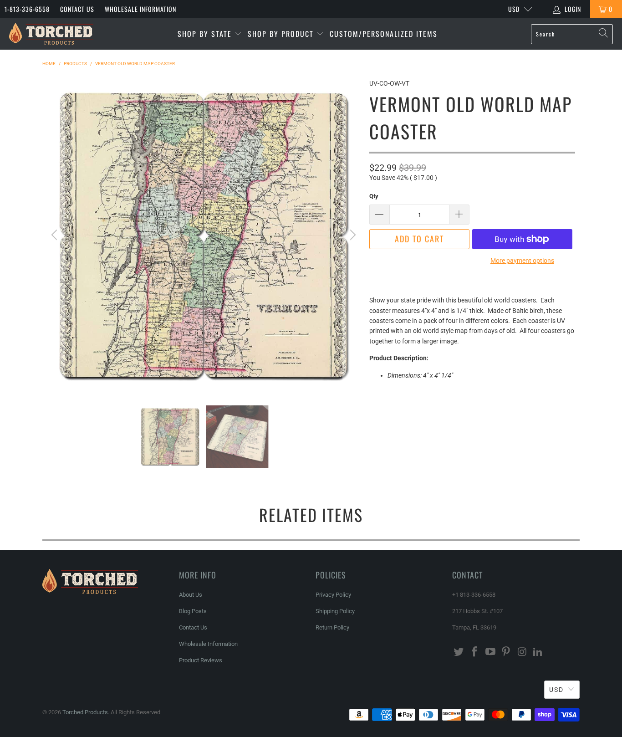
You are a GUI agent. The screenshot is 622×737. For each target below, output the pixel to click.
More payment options (522, 260)
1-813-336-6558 (27, 9)
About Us (190, 594)
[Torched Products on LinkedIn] (538, 652)
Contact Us (77, 9)
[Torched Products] (51, 34)
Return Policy (332, 627)
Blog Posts (193, 611)
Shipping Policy (335, 611)
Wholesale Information (140, 9)
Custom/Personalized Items (384, 33)
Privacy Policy (333, 594)
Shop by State (206, 33)
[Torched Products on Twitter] (459, 652)
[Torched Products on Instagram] (522, 652)
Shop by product (282, 33)
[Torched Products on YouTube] (490, 652)
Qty (373, 196)
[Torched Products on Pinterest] (506, 652)
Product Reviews (200, 660)
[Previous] (55, 235)
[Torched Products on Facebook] (475, 652)
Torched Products (85, 712)
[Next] (351, 235)
